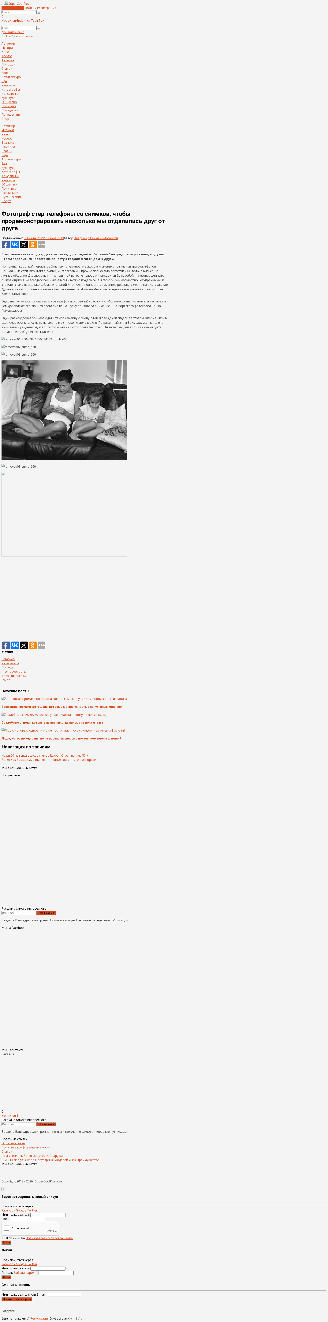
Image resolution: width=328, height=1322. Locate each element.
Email (5, 1219)
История (8, 48)
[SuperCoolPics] (17, 4)
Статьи (7, 68)
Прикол (7, 667)
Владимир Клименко (89, 238)
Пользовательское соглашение (49, 1238)
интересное (10, 663)
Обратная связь (13, 1143)
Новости (111, 238)
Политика (9, 106)
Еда (4, 81)
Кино (5, 52)
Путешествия (11, 114)
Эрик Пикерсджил (15, 676)
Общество (9, 102)
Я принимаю (39, 1238)
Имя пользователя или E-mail (23, 1294)
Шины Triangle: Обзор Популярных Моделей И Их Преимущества (50, 1160)
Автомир (8, 43)
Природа (8, 64)
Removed (8, 659)
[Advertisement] (85, 599)
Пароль (20, 1273)
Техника (8, 60)
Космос (7, 56)
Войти (6, 1242)
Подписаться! (47, 913)
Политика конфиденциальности (26, 1147)
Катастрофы (11, 89)
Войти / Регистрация (40, 8)
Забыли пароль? (26, 1273)
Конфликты (10, 94)
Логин (6, 1277)
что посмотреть (14, 671)
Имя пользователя (16, 1214)
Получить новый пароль (17, 1299)
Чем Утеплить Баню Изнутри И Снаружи (32, 1156)
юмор (6, 680)
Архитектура (11, 77)
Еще (5, 73)
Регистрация (39, 1318)
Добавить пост (13, 8)
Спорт (6, 119)
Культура (8, 85)
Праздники (10, 110)
